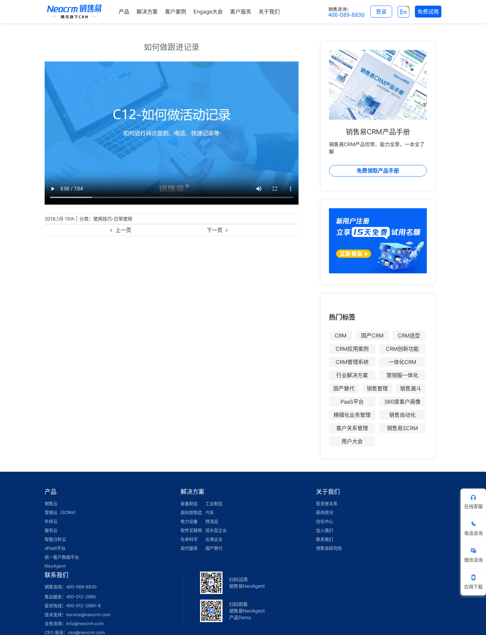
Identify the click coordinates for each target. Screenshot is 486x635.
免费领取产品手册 (378, 170)
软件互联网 (191, 530)
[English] (403, 11)
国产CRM (372, 335)
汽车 (209, 512)
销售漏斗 (410, 388)
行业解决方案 (352, 375)
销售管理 (377, 388)
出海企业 (214, 539)
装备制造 (189, 503)
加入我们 (324, 530)
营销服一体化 (402, 375)
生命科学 (189, 539)
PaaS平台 (352, 401)
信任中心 (324, 521)
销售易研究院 (329, 548)
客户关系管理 (352, 428)
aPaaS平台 (55, 548)
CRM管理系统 (352, 362)
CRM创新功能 (402, 348)
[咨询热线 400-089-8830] (346, 11)
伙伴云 (51, 521)
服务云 (51, 530)
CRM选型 (409, 335)
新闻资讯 (324, 512)
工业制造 (214, 503)
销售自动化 (402, 415)
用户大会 (352, 441)
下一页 (215, 230)
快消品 (211, 521)
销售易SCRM (402, 428)
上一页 (123, 230)
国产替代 (343, 388)
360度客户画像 (402, 401)
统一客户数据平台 (62, 557)
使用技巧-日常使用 (112, 218)
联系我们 (324, 539)
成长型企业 (216, 530)
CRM (340, 335)
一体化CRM (402, 362)
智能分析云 (55, 539)
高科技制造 (191, 512)
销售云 (51, 503)
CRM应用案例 (352, 348)
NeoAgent (55, 566)
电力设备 (189, 521)
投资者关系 (327, 503)
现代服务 (189, 548)
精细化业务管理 (352, 415)
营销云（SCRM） (61, 512)
